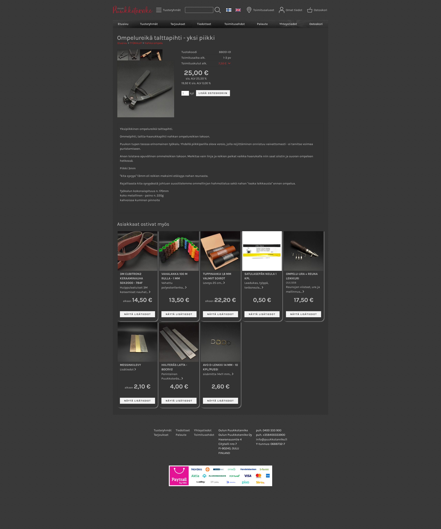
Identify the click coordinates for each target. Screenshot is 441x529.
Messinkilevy (130, 365)
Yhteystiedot (288, 24)
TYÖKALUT (136, 43)
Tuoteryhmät (149, 24)
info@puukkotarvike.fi (271, 439)
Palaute (262, 24)
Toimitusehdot (234, 24)
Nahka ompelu (154, 43)
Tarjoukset (178, 24)
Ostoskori (316, 24)
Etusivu (123, 24)
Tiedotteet (204, 24)
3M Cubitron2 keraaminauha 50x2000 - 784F (131, 278)
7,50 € (222, 63)
